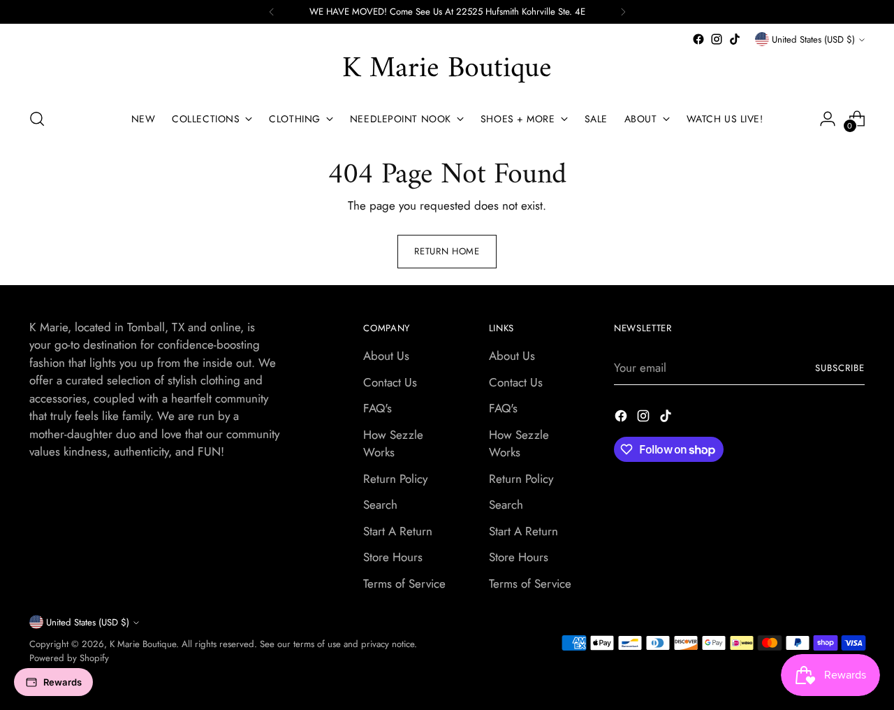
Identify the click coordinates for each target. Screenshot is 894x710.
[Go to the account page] (828, 119)
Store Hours (393, 557)
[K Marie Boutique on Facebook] (698, 39)
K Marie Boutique (143, 644)
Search (380, 504)
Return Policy (395, 478)
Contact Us (390, 382)
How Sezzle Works (393, 443)
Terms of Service (404, 583)
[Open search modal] (37, 119)
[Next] (623, 12)
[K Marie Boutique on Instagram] (716, 39)
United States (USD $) (813, 39)
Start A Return (397, 531)
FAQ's (377, 408)
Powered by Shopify (69, 658)
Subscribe (840, 368)
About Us (386, 355)
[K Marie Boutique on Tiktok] (734, 39)
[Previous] (271, 12)
